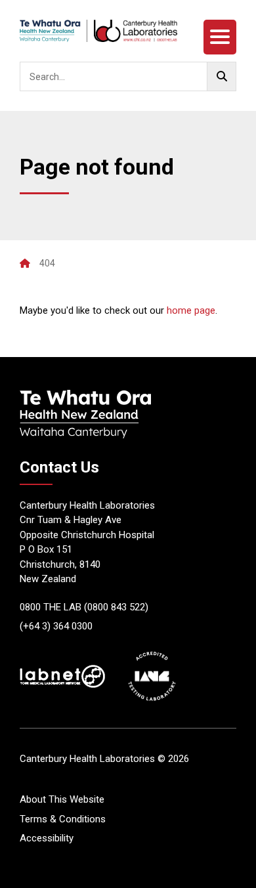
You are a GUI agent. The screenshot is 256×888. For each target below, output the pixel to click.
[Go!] (221, 76)
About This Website (62, 799)
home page (191, 310)
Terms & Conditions (63, 819)
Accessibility (47, 838)
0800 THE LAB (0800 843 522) (84, 607)
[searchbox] (128, 76)
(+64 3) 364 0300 (56, 626)
